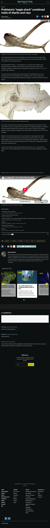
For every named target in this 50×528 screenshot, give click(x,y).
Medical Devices (29, 500)
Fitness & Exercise (30, 511)
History (15, 497)
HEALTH (27, 489)
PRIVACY (3, 502)
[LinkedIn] (42, 16)
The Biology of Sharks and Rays (8, 211)
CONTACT (3, 504)
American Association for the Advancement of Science (22, 172)
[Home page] (25, 2)
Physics (15, 500)
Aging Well (28, 507)
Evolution (3, 221)
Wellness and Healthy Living (30, 505)
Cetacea (3, 228)
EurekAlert (40, 172)
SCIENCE (15, 489)
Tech (39, 493)
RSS (2, 506)
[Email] (48, 16)
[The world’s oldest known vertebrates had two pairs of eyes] (25, 277)
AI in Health (28, 497)
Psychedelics (28, 502)
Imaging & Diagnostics (31, 498)
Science (34, 147)
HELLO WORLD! (4, 491)
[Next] (46, 284)
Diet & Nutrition (29, 509)
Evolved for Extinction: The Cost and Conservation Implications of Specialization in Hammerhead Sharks (23, 218)
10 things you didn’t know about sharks (10, 215)
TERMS (2, 500)
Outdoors (40, 495)
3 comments (28, 246)
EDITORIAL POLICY (5, 497)
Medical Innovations (30, 495)
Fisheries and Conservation (7, 225)
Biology (18, 272)
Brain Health (28, 493)
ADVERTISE (3, 498)
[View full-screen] (48, 21)
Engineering (40, 491)
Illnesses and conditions (31, 491)
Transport (40, 497)
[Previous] (3, 284)
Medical (15, 498)
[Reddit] (45, 16)
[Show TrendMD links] (47, 234)
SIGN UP (3, 493)
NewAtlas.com (41, 489)
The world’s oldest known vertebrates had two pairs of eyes (24, 287)
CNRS (7, 172)
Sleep (27, 512)
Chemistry (15, 495)
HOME (2, 489)
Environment (16, 491)
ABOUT (2, 495)
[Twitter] (40, 16)
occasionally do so (42, 68)
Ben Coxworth (12, 252)
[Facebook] (37, 16)
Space (14, 502)
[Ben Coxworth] (4, 254)
